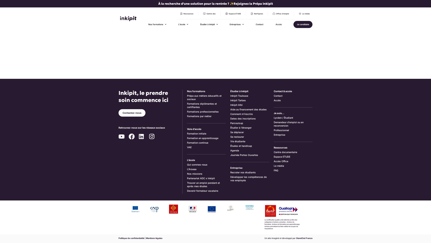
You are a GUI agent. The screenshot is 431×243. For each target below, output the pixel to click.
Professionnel (281, 130)
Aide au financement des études (248, 109)
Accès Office (281, 161)
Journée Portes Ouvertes (244, 155)
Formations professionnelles (203, 111)
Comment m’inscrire (241, 114)
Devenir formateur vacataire (202, 190)
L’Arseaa (191, 169)
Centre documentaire (285, 152)
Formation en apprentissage (202, 138)
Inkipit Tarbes (238, 100)
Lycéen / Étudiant (283, 117)
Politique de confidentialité (131, 238)
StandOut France (304, 238)
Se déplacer (237, 132)
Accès (277, 100)
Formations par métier (199, 116)
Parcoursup (236, 123)
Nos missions (194, 173)
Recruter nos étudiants (243, 172)
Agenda (234, 150)
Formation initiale (196, 133)
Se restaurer (237, 136)
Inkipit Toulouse (239, 95)
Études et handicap (241, 145)
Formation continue (197, 142)
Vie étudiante (237, 141)
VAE (189, 147)
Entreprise (279, 134)
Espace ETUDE (282, 156)
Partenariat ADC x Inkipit (201, 178)
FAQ (276, 170)
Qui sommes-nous (197, 164)
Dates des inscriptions (243, 118)
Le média (279, 165)
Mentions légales (154, 238)
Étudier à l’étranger (241, 127)
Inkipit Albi (236, 104)
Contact (278, 95)
